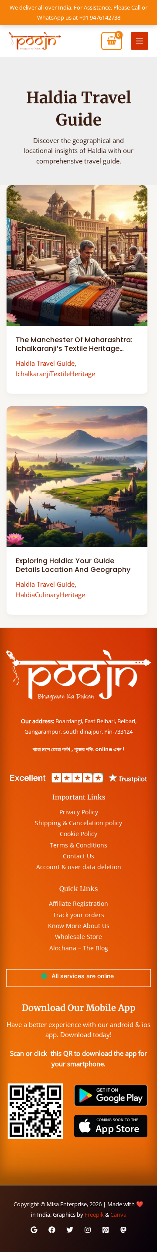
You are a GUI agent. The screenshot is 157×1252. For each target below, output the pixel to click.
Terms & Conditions (78, 845)
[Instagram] (87, 1229)
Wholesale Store (78, 936)
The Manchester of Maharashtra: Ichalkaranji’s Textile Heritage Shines (74, 349)
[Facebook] (51, 1229)
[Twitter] (69, 1229)
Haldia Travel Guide (45, 363)
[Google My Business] (34, 1229)
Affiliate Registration (78, 903)
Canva (118, 1214)
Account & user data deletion (78, 867)
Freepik (94, 1214)
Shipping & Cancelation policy (78, 823)
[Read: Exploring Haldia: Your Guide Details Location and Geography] (77, 475)
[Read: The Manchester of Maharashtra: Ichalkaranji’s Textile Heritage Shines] (77, 254)
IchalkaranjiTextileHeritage (55, 373)
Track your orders (78, 915)
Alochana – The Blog (78, 948)
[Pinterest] (105, 1229)
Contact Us (78, 856)
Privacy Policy (78, 812)
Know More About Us (78, 926)
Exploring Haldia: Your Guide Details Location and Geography (73, 565)
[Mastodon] (123, 1229)
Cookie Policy (78, 834)
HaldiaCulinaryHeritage (50, 594)
